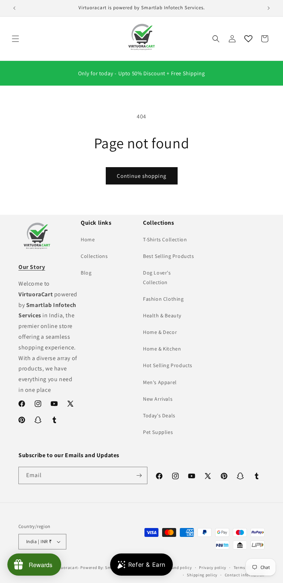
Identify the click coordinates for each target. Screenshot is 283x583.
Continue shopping (142, 175)
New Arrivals (157, 399)
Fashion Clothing (163, 299)
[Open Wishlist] (248, 39)
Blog (86, 272)
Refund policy (178, 567)
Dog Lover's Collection (157, 277)
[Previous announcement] (14, 8)
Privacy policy (212, 567)
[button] (15, 39)
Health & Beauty (162, 315)
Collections (94, 256)
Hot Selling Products (167, 365)
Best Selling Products (168, 256)
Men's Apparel (160, 382)
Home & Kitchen (162, 348)
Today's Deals (159, 415)
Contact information (245, 574)
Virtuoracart (66, 567)
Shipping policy (202, 574)
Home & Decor (160, 332)
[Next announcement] (269, 8)
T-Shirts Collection (165, 239)
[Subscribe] (139, 475)
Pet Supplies (158, 432)
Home (88, 239)
